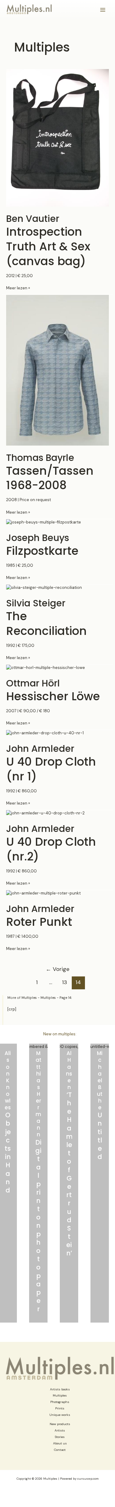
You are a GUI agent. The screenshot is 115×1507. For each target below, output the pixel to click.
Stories (60, 1437)
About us (60, 1443)
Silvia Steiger (46, 618)
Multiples (60, 1395)
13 (64, 982)
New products (60, 1424)
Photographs (59, 1402)
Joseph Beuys (42, 544)
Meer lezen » (18, 288)
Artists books (60, 1389)
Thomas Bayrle (50, 472)
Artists (60, 1430)
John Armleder (51, 763)
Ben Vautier (48, 240)
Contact (60, 1450)
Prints (59, 1408)
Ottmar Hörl (53, 690)
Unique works (59, 1415)
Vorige (57, 969)
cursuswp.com (88, 1479)
